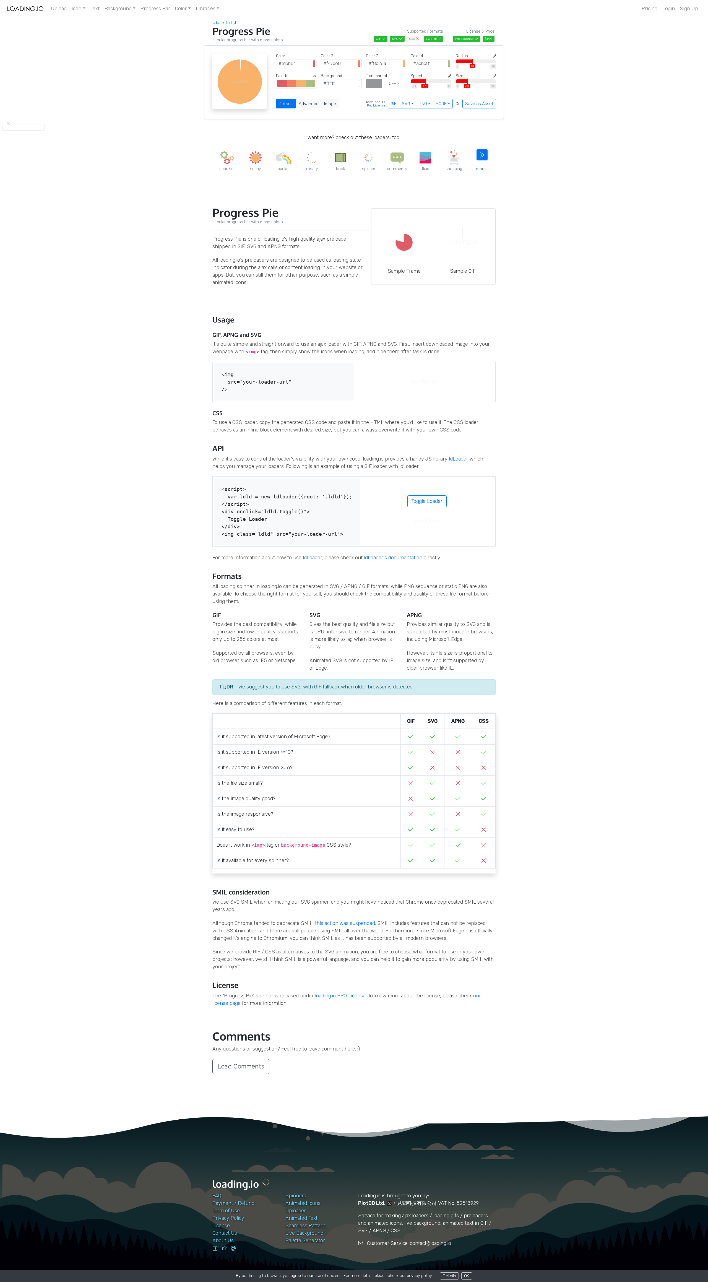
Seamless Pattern (305, 1226)
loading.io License (340, 996)
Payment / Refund (233, 1203)
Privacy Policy (228, 1218)
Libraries (205, 9)
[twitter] (224, 1248)
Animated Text (301, 1218)
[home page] (25, 8)
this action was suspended (345, 923)
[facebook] (214, 1248)
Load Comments (241, 1066)
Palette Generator (305, 1240)
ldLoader (458, 459)
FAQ (216, 1196)
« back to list (224, 22)
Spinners (295, 1196)
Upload (59, 9)
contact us (224, 1233)
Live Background (304, 1233)
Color (181, 9)
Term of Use (226, 1211)
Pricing (649, 9)
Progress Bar (155, 9)
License (221, 1226)
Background (118, 9)
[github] (233, 1248)
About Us (223, 1240)
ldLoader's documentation (393, 558)
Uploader (295, 1211)
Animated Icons (303, 1203)
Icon (76, 9)
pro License (376, 105)
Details (449, 1275)
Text (95, 9)
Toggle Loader (426, 501)
